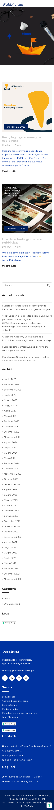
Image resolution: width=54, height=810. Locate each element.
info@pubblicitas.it (14, 755)
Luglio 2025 (10, 395)
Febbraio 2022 (11, 568)
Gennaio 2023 (11, 516)
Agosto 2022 (10, 542)
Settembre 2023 (12, 484)
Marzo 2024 (10, 458)
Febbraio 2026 (11, 384)
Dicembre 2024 (12, 431)
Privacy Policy (10, 623)
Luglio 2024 (10, 447)
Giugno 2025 (10, 400)
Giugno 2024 (10, 452)
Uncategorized (12, 604)
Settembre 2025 (12, 389)
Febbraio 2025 (11, 421)
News (17, 145)
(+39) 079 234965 (13, 751)
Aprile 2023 (10, 505)
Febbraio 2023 (11, 510)
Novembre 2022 (12, 526)
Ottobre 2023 (11, 479)
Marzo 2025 (10, 416)
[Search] (48, 285)
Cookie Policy (10, 730)
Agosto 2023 (10, 489)
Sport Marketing (10, 717)
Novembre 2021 (12, 579)
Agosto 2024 (10, 442)
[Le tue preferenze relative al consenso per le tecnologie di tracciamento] (49, 805)
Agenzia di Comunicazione (15, 701)
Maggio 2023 (11, 500)
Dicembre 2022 (12, 521)
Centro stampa (9, 705)
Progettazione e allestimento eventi (19, 713)
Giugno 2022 (10, 552)
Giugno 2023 (10, 495)
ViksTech (28, 806)
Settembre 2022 (12, 537)
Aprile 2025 (10, 410)
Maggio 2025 (11, 405)
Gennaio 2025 (11, 426)
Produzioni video (10, 709)
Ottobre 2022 (11, 531)
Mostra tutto (9, 171)
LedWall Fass (8, 697)
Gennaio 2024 (11, 468)
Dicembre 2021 (12, 573)
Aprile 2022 (10, 558)
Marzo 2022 (10, 563)
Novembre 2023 (12, 474)
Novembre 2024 (12, 437)
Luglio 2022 (10, 547)
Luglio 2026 (10, 379)
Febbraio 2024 (11, 463)
